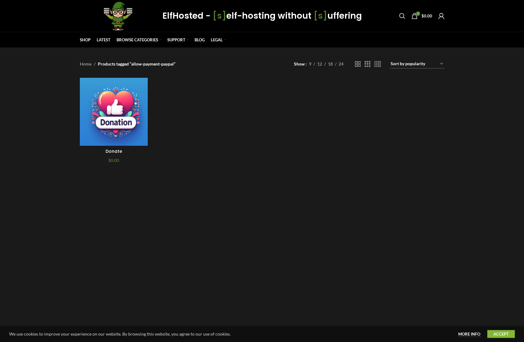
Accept (501, 334)
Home (85, 63)
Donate (114, 151)
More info (469, 334)
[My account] (441, 16)
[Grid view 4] (377, 64)
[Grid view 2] (358, 64)
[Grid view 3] (367, 64)
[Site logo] (118, 15)
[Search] (402, 16)
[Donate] (114, 112)
